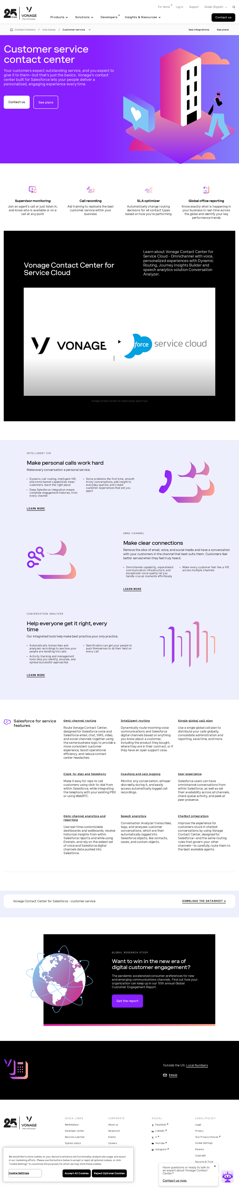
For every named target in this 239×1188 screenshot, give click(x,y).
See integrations (199, 29)
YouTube (160, 1143)
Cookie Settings (203, 1143)
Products (57, 17)
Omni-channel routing (79, 720)
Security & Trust (204, 1161)
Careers (112, 1143)
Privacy (199, 1131)
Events (112, 1137)
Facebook (160, 1124)
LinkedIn (159, 1131)
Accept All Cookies (77, 1173)
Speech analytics (133, 816)
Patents (199, 1149)
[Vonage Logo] (20, 13)
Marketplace (72, 1124)
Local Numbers (197, 1065)
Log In (179, 6)
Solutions (82, 17)
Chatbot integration (193, 816)
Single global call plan (195, 720)
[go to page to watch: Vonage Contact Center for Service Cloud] (119, 342)
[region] (68, 1164)
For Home (164, 6)
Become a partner (75, 1137)
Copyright (200, 1155)
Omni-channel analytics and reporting (84, 818)
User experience (189, 774)
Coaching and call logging (141, 774)
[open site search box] (233, 7)
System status (73, 1143)
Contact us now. (175, 1180)
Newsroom (114, 1131)
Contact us (223, 17)
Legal (198, 1124)
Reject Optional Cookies (109, 1173)
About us (113, 1124)
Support (194, 6)
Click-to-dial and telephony (84, 774)
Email (173, 1074)
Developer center (74, 1131)
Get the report (127, 1001)
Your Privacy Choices (206, 1137)
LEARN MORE (36, 508)
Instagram (161, 1149)
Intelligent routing (135, 720)
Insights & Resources (141, 17)
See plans (223, 29)
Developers (109, 17)
